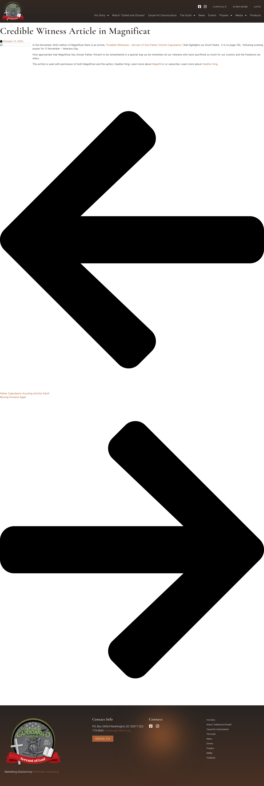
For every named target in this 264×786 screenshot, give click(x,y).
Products (255, 15)
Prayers (224, 15)
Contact (220, 6)
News (202, 15)
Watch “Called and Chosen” (128, 15)
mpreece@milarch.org (117, 730)
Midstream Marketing (46, 771)
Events (212, 15)
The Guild (211, 734)
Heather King (210, 64)
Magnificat (158, 64)
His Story (211, 720)
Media (209, 753)
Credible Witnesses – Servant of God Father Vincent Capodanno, (144, 44)
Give (257, 6)
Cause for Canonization (162, 15)
